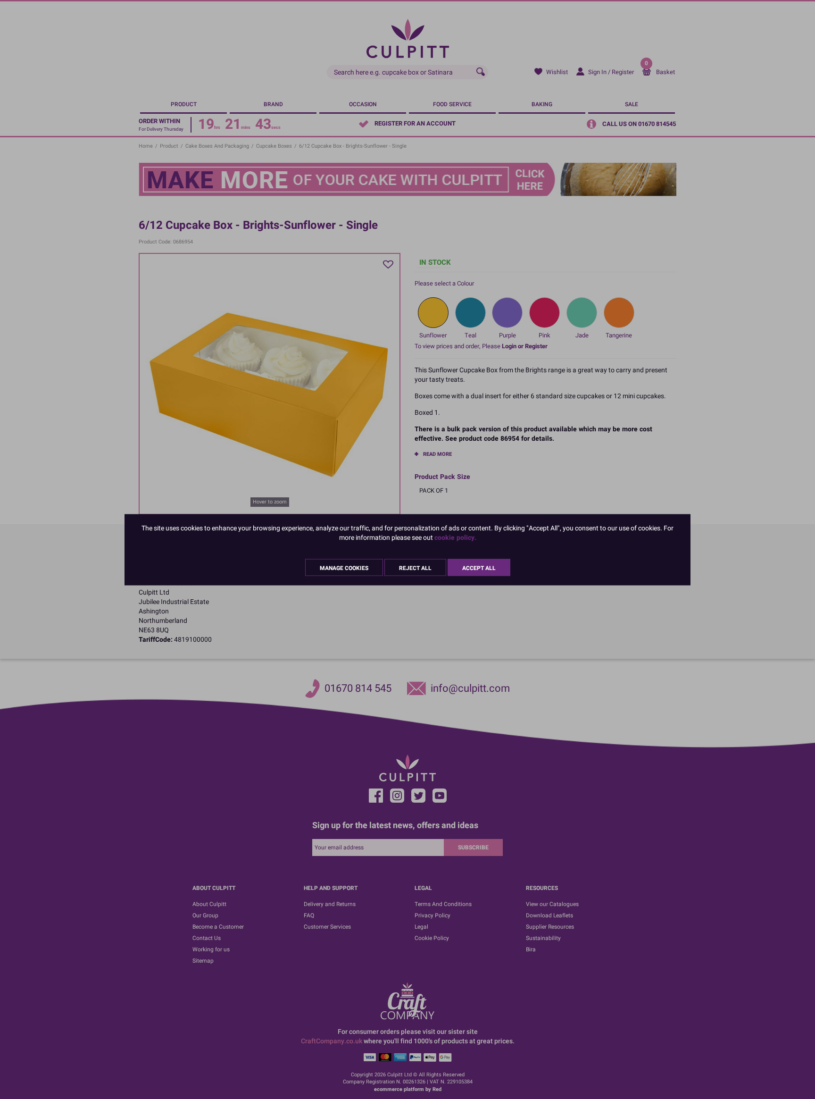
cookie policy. (455, 537)
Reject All (415, 567)
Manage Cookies (344, 567)
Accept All (479, 567)
